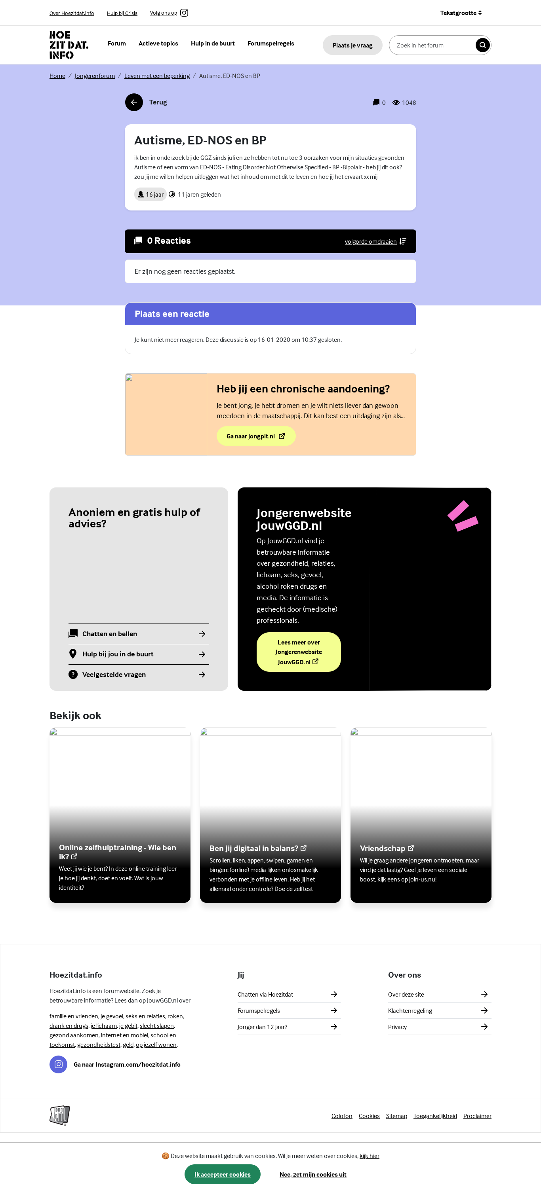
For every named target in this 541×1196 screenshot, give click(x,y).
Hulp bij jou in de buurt (118, 654)
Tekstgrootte (458, 13)
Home (57, 76)
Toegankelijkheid (435, 1116)
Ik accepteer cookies (222, 1174)
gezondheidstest (98, 1044)
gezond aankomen (74, 1035)
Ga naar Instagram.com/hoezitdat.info (127, 1064)
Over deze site (406, 994)
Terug (146, 104)
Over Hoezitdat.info (72, 12)
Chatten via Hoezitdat (265, 994)
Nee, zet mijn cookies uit (313, 1174)
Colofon (341, 1116)
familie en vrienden (74, 1016)
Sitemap (396, 1116)
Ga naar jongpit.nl (261, 438)
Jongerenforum (95, 76)
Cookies (369, 1116)
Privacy (397, 1027)
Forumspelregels (271, 43)
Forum (117, 43)
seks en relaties (145, 1016)
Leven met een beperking (157, 76)
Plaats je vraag (353, 45)
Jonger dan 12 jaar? (262, 1027)
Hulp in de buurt (213, 43)
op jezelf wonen (156, 1044)
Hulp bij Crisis (122, 12)
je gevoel (112, 1016)
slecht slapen (157, 1025)
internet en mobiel (124, 1035)
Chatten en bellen (109, 634)
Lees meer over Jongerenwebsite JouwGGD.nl (308, 652)
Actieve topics (158, 43)
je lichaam (104, 1025)
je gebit (128, 1025)
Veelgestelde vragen (114, 675)
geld (128, 1044)
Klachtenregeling (410, 1010)
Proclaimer (477, 1116)
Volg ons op (163, 13)
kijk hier (369, 1156)
